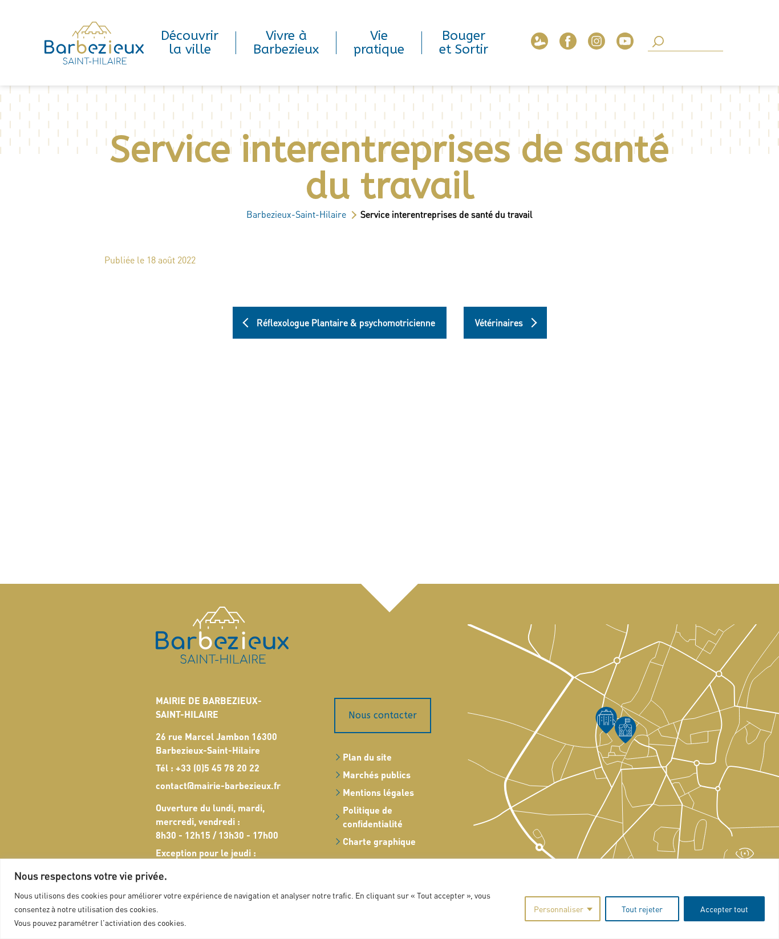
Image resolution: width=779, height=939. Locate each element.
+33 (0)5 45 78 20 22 (217, 768)
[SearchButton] (658, 42)
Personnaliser (558, 909)
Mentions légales (378, 792)
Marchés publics (377, 775)
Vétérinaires (499, 322)
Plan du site (367, 757)
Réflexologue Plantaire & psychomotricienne (346, 322)
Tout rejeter (642, 909)
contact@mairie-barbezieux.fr (218, 785)
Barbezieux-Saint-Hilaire (296, 214)
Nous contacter (382, 715)
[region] (389, 899)
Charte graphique (379, 841)
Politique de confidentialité (373, 817)
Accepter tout (724, 909)
